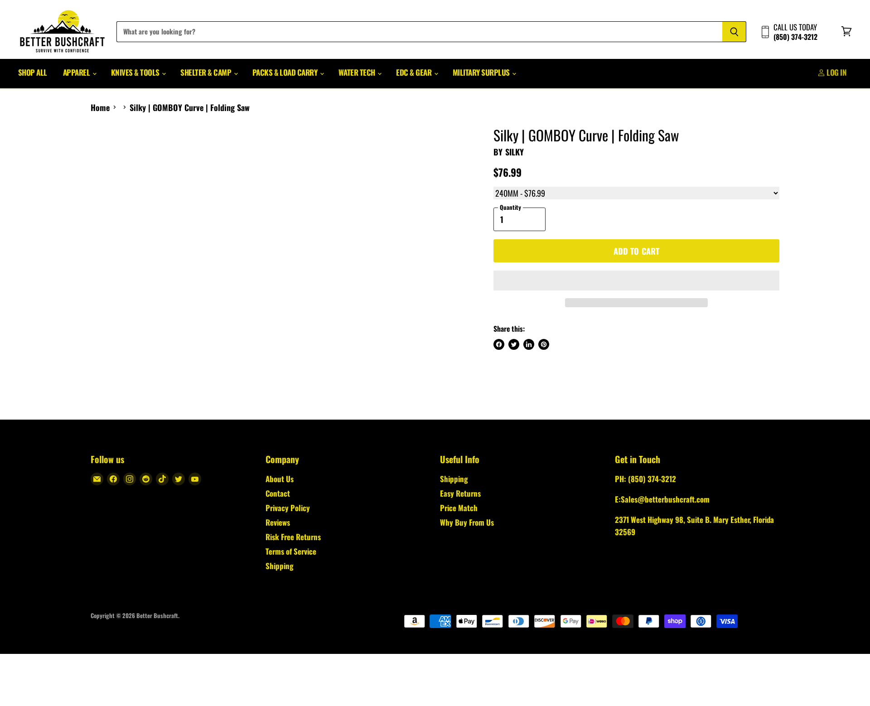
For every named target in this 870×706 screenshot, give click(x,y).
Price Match (459, 507)
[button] (636, 280)
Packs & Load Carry (285, 72)
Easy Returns (460, 493)
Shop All (32, 72)
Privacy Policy (288, 507)
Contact (278, 493)
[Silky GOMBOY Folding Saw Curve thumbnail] (108, 153)
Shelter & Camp (206, 72)
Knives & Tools (136, 72)
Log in (835, 72)
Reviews (278, 522)
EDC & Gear (414, 72)
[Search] (734, 31)
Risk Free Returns (293, 536)
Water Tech (357, 72)
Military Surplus (482, 72)
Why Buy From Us (467, 522)
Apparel (77, 72)
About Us (280, 478)
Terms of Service (291, 551)
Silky (514, 152)
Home (100, 107)
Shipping (279, 565)
